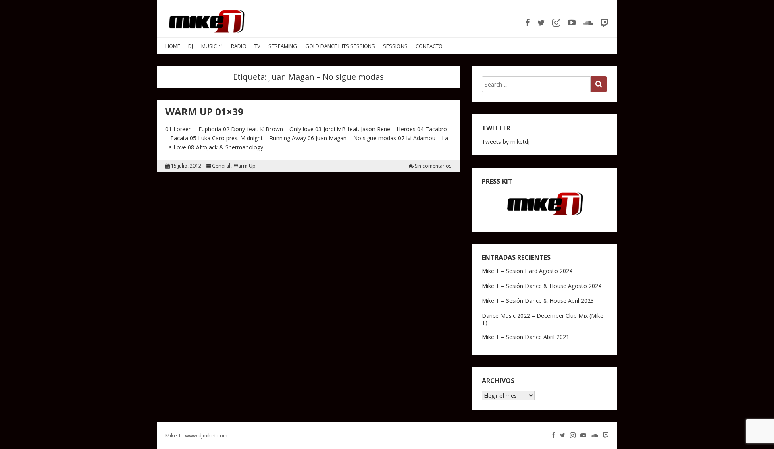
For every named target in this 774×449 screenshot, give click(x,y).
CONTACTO (429, 46)
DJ (190, 46)
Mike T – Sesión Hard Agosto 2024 (527, 271)
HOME (172, 46)
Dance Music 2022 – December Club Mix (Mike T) (542, 319)
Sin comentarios (433, 166)
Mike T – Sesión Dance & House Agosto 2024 (541, 286)
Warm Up (245, 166)
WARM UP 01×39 (204, 111)
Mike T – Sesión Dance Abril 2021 (525, 337)
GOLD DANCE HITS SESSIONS (340, 46)
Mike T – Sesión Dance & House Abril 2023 (538, 300)
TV (257, 46)
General (221, 166)
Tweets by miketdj (506, 141)
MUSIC (209, 46)
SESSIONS (395, 46)
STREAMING (282, 46)
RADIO (238, 46)
